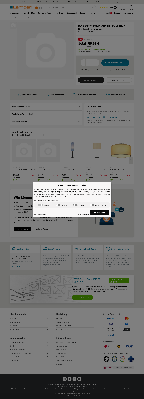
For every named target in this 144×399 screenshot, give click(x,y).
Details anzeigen (40, 214)
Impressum (54, 200)
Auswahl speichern (82, 214)
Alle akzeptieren (99, 212)
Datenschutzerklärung (42, 200)
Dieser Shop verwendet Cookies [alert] (72, 185)
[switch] (40, 205)
